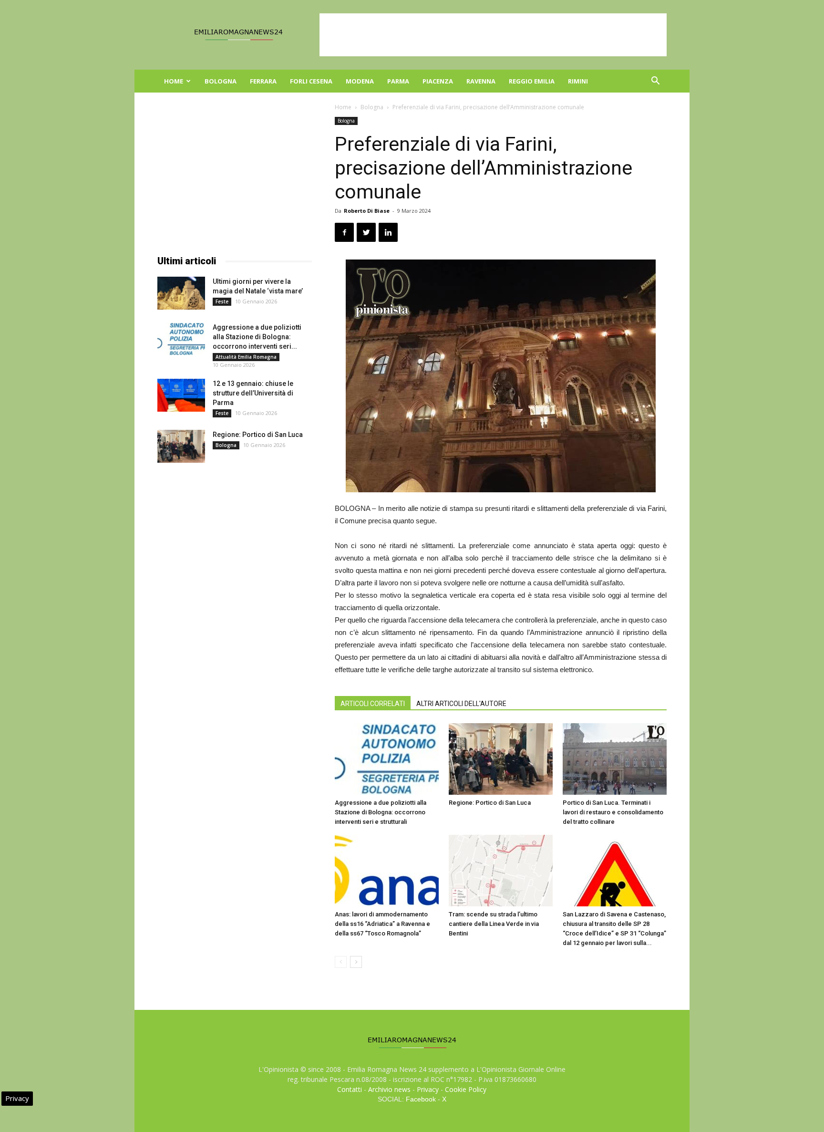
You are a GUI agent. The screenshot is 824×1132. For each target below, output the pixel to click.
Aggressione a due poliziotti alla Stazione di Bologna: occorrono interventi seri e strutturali (380, 812)
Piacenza (437, 81)
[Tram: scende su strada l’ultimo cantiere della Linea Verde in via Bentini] (501, 870)
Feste (222, 301)
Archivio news (389, 1089)
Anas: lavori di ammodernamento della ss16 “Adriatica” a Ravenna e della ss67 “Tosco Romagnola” (382, 924)
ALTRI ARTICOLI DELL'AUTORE (461, 703)
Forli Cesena (311, 81)
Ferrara (263, 81)
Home (173, 81)
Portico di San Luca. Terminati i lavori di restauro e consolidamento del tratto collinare (613, 812)
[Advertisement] (493, 34)
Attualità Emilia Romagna (246, 356)
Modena (360, 81)
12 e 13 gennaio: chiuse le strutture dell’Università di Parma (253, 393)
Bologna (221, 81)
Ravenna (480, 81)
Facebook (421, 1099)
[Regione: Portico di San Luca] (501, 759)
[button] (655, 81)
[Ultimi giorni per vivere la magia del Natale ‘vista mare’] (181, 293)
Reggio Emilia (532, 81)
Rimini (578, 81)
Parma (398, 81)
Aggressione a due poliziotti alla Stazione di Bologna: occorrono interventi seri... (257, 336)
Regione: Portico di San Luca (490, 802)
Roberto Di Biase (367, 210)
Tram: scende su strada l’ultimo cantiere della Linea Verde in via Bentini (494, 924)
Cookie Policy (465, 1089)
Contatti (349, 1089)
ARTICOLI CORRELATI (372, 703)
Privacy (428, 1089)
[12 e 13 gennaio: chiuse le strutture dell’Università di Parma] (181, 395)
